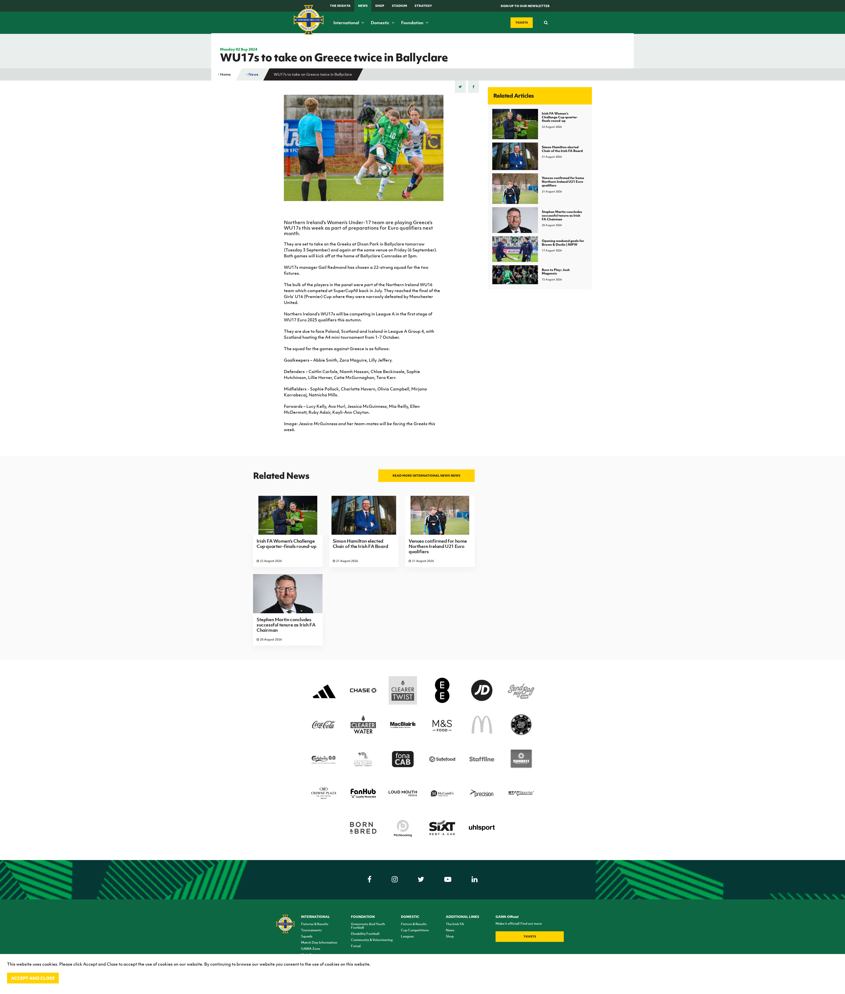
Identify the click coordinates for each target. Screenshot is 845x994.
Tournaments (311, 930)
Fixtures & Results (314, 924)
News (363, 6)
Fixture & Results (414, 924)
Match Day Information (319, 942)
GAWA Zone (310, 948)
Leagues (407, 936)
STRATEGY (423, 6)
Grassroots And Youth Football (368, 926)
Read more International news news (426, 475)
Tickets (530, 936)
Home (225, 74)
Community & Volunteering (372, 939)
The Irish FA (340, 6)
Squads (306, 936)
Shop (379, 6)
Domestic (380, 22)
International (346, 22)
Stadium (399, 6)
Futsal (356, 946)
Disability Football (365, 933)
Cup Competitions (415, 930)
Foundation (412, 22)
